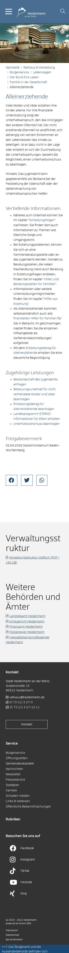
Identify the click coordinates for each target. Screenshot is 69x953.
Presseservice (15, 779)
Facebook (27, 848)
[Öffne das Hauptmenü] (8, 11)
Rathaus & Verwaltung (39, 67)
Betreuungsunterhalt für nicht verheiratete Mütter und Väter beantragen (34, 394)
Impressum (12, 930)
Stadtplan (12, 785)
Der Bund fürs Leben (24, 77)
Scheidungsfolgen (42, 220)
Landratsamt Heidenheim (27, 616)
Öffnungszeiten (17, 758)
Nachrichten (14, 768)
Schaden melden (18, 795)
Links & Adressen (18, 801)
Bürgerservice (19, 72)
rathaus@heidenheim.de (26, 697)
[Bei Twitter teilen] (27, 480)
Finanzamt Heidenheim (26, 626)
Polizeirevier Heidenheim (26, 632)
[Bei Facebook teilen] (11, 480)
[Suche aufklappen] (62, 11)
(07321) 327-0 (21, 702)
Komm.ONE (25, 923)
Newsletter (13, 774)
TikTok (24, 870)
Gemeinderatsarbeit (20, 763)
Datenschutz (12, 935)
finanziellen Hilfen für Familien (35, 318)
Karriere (11, 790)
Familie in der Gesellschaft (28, 82)
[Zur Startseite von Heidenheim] (31, 11)
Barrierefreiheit (14, 940)
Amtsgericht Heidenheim (26, 621)
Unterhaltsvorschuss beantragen (36, 423)
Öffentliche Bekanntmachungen (28, 806)
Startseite (12, 67)
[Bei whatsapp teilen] (41, 480)
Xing (23, 893)
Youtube (26, 882)
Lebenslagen (42, 72)
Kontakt (26, 724)
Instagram (27, 859)
